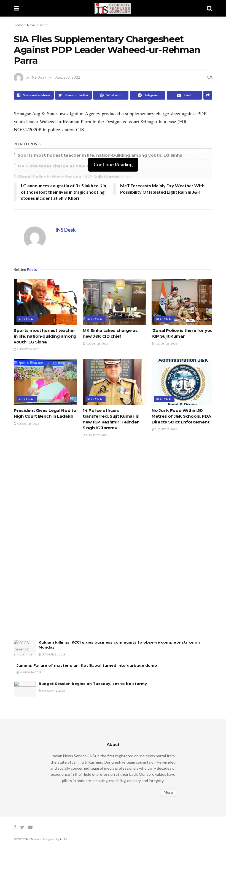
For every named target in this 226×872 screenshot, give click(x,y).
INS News (32, 839)
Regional (26, 319)
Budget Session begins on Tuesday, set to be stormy (93, 683)
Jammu (44, 25)
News (31, 25)
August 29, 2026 (27, 349)
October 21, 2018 (53, 654)
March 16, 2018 (30, 672)
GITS (63, 839)
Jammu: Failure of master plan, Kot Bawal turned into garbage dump (87, 665)
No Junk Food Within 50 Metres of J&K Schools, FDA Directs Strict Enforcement (181, 416)
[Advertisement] (55, 544)
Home (18, 25)
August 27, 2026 (96, 435)
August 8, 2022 (67, 77)
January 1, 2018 (53, 690)
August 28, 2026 (96, 343)
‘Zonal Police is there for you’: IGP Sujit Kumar (68, 176)
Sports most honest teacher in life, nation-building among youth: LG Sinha (100, 155)
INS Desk (38, 77)
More (168, 792)
